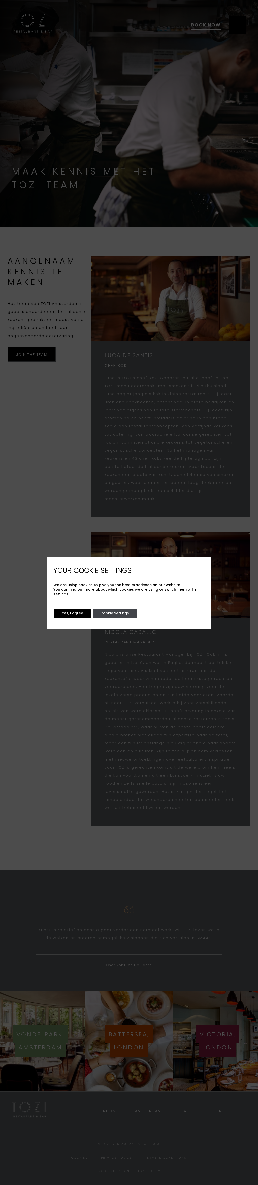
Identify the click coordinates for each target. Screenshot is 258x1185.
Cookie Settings (114, 613)
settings (60, 594)
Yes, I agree (72, 613)
